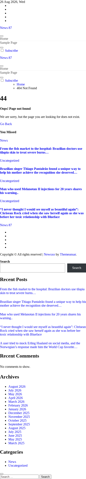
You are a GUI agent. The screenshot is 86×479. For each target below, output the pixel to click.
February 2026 (18, 405)
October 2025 (17, 420)
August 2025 (16, 428)
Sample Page (8, 42)
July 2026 (14, 390)
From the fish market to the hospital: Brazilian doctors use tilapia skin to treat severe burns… (41, 150)
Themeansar (68, 254)
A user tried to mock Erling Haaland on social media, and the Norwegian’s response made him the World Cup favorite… (40, 345)
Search (5, 261)
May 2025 (15, 439)
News (4, 140)
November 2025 (19, 416)
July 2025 (14, 432)
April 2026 (15, 398)
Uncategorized (9, 160)
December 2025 (18, 413)
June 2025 (15, 435)
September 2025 (19, 424)
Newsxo (49, 254)
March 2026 (16, 401)
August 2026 (16, 386)
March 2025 (16, 443)
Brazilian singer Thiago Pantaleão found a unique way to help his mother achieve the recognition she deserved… (40, 170)
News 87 (6, 28)
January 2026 (17, 409)
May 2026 (15, 394)
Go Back (6, 124)
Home (4, 38)
